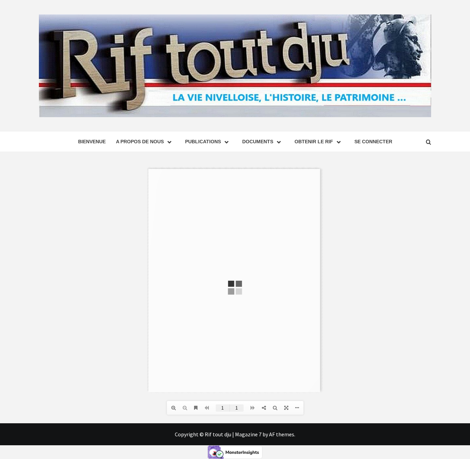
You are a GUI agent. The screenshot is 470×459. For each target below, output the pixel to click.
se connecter (373, 141)
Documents (257, 141)
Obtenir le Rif (314, 141)
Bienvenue (92, 141)
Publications (203, 141)
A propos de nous (140, 141)
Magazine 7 (248, 434)
